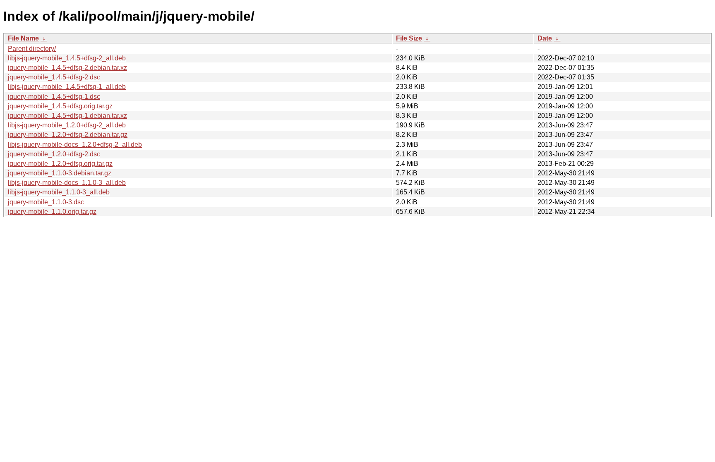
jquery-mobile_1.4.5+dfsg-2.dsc (54, 77)
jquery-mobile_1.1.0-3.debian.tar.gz (59, 173)
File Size (409, 38)
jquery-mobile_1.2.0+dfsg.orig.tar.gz (60, 163)
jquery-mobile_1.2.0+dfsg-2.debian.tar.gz (67, 134)
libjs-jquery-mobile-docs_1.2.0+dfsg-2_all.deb (75, 144)
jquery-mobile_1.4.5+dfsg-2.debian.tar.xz (67, 67)
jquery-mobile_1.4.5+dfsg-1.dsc (54, 96)
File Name (23, 38)
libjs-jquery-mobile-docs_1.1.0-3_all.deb (67, 182)
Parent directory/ (32, 48)
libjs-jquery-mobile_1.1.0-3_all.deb (59, 192)
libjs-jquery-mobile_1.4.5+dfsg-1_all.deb (67, 86)
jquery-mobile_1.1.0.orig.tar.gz (52, 211)
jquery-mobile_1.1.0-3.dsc (46, 202)
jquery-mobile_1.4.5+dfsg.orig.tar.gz (60, 106)
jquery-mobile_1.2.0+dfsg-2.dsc (54, 154)
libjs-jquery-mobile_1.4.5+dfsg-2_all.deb (67, 58)
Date (544, 38)
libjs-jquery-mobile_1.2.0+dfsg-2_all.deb (67, 125)
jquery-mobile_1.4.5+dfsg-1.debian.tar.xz (67, 115)
